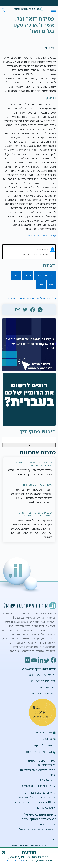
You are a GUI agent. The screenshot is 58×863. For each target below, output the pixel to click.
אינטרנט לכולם (46, 807)
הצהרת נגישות (24, 845)
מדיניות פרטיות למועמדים (38, 845)
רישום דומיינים (46, 765)
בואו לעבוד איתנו (45, 687)
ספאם (16, 275)
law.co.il (17, 254)
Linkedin (41, 660)
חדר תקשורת (44, 732)
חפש (29, 445)
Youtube (34, 660)
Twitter (47, 660)
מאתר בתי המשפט (28, 249)
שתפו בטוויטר (25, 309)
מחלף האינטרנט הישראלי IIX (37, 770)
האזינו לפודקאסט (41, 745)
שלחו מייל (17, 309)
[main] (29, 25)
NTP (52, 775)
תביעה (41, 284)
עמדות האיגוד (47, 824)
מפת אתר (14, 845)
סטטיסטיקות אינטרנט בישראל (37, 829)
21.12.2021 (50, 48)
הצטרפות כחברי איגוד (38, 752)
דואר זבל (27, 275)
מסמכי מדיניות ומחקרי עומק (39, 819)
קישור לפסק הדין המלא (42, 235)
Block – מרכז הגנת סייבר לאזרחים (34, 802)
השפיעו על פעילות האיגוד (40, 675)
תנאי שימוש (18, 840)
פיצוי (51, 284)
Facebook (53, 660)
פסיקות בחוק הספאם (45, 275)
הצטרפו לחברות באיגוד (42, 693)
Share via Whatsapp (40, 309)
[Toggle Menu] (53, 10)
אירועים (47, 739)
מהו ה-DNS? (47, 780)
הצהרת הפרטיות (14, 860)
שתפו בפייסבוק (32, 309)
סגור (3, 852)
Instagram (28, 660)
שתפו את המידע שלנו (43, 681)
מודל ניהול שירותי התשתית (38, 785)
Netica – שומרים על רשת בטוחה (35, 797)
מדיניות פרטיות (7, 840)
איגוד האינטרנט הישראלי (29, 9)
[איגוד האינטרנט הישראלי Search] (29, 9)
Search (3, 10)
